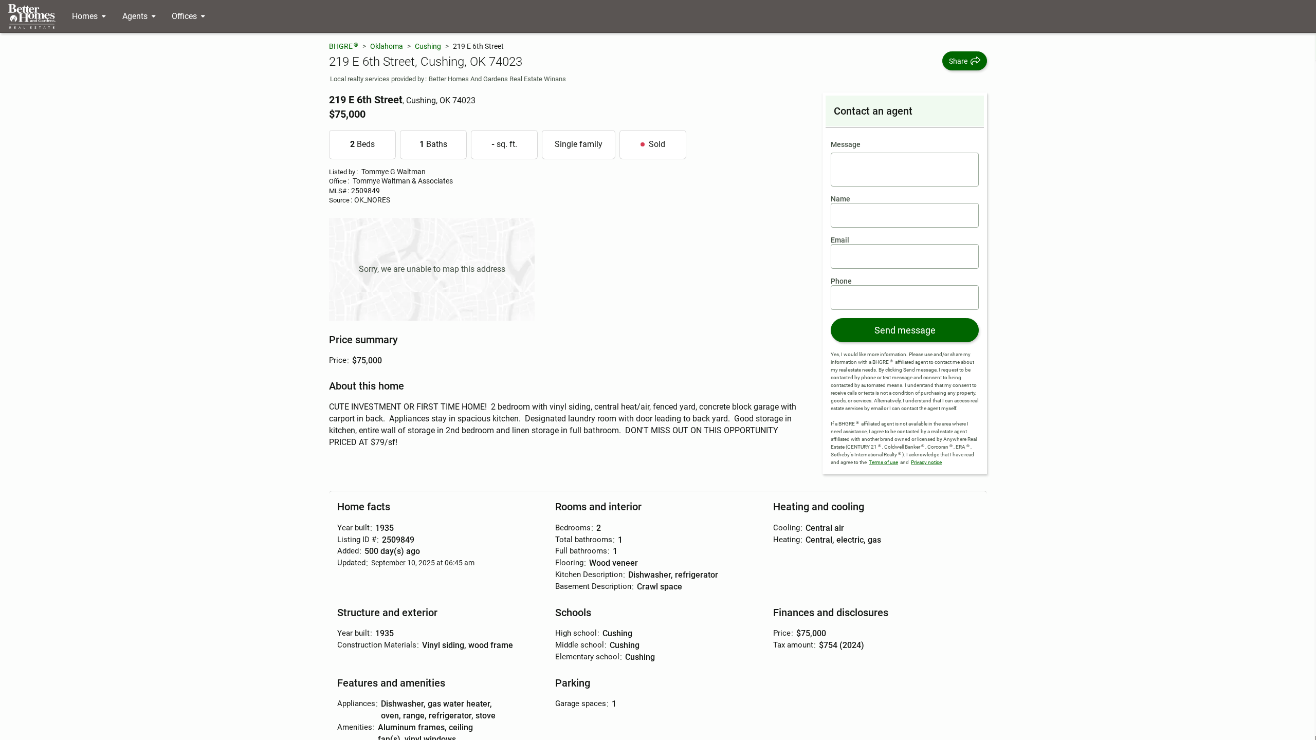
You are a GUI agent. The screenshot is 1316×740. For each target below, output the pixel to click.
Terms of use (883, 462)
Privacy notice (926, 462)
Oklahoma (386, 46)
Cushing (428, 46)
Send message (905, 330)
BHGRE (343, 46)
